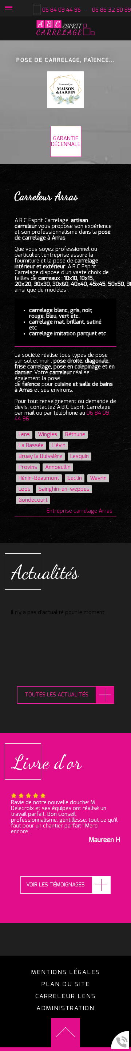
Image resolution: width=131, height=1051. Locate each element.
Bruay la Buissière (40, 456)
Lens (24, 434)
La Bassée (31, 445)
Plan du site (65, 984)
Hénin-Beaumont (39, 478)
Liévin (59, 445)
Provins (28, 467)
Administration (65, 1008)
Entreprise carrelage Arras (79, 511)
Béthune (75, 434)
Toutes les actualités (56, 695)
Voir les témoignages (55, 885)
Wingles (47, 434)
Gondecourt (33, 500)
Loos (25, 489)
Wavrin (98, 478)
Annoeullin (58, 467)
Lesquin (79, 456)
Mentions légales (65, 972)
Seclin (74, 478)
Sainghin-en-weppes (64, 489)
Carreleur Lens (65, 996)
